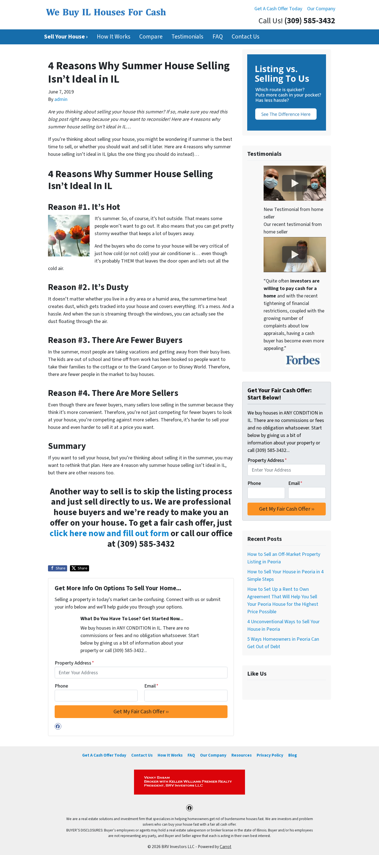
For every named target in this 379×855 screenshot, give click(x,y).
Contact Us (245, 36)
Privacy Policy (270, 755)
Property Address (74, 663)
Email (151, 686)
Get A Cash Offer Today (278, 8)
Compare (151, 36)
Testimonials (187, 36)
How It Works (113, 36)
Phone (61, 686)
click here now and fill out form (109, 533)
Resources (241, 755)
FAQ (218, 36)
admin (60, 99)
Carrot (225, 847)
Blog (292, 755)
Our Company (321, 8)
